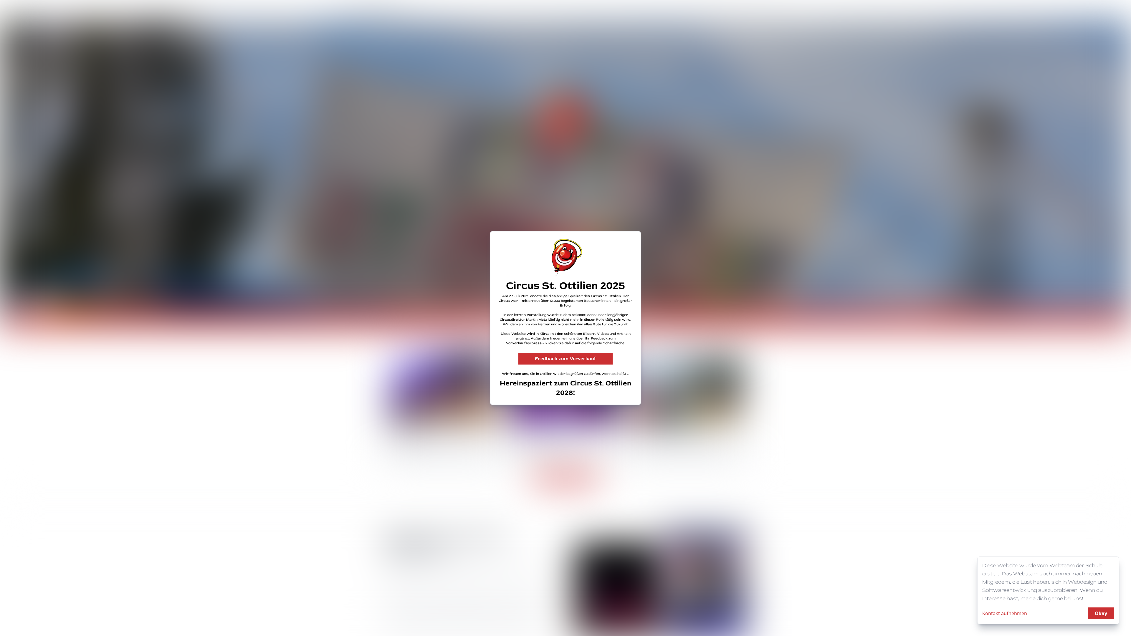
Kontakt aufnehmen (1004, 613)
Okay (1101, 613)
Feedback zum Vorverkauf (565, 359)
